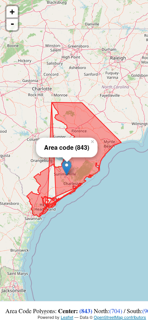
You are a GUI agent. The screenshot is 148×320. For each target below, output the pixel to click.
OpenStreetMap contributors (120, 317)
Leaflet (67, 317)
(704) (115, 311)
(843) (85, 310)
